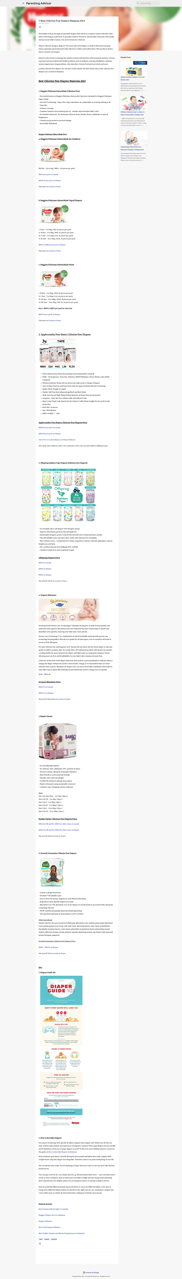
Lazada (51, 187)
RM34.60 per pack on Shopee (50, 180)
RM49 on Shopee (45, 569)
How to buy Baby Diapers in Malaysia (63, 1152)
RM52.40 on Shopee (46, 693)
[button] (40, 27)
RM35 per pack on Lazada (48, 174)
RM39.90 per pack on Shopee (50, 434)
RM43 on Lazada (45, 563)
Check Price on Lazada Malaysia (50, 440)
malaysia (54, 1239)
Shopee (58, 187)
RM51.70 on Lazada (46, 687)
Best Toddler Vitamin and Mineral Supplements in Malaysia (62, 1233)
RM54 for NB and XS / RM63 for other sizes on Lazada (59, 824)
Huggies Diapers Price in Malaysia (52, 1215)
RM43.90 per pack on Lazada (49, 428)
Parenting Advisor (38, 3)
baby (40, 1239)
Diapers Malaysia (45, 1221)
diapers (47, 1239)
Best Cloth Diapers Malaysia (49, 1227)
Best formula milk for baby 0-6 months (53, 1209)
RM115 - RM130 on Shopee (48, 947)
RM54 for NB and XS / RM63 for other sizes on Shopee (59, 830)
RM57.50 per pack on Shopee (49, 314)
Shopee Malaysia (69, 440)
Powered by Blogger (92, 1272)
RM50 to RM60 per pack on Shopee (52, 245)
